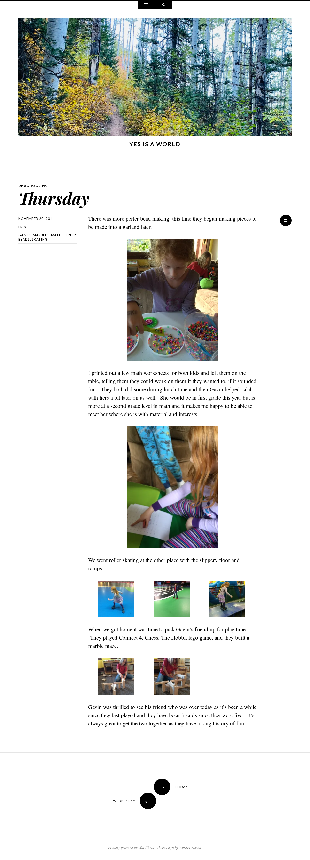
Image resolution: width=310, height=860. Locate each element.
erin (22, 227)
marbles (41, 235)
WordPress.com (190, 847)
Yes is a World (154, 144)
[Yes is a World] (155, 78)
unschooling (33, 186)
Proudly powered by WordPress (131, 847)
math (56, 235)
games (24, 235)
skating (39, 239)
